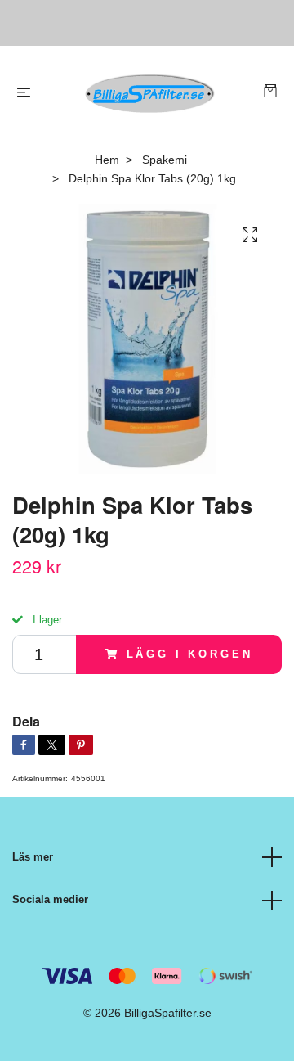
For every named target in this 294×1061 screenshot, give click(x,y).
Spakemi (164, 159)
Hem (107, 159)
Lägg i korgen (190, 654)
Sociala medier (50, 899)
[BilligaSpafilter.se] (150, 93)
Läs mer (32, 857)
